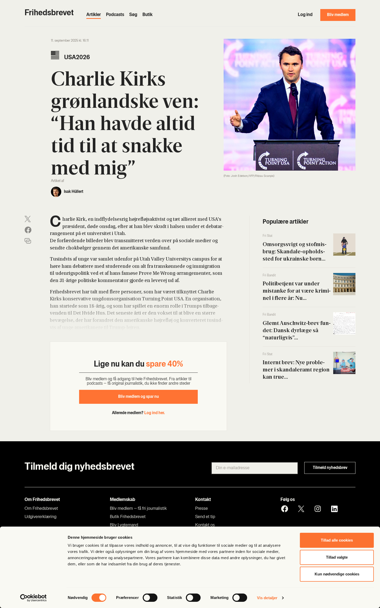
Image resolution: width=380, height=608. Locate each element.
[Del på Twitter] (28, 219)
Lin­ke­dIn (334, 509)
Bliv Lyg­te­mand (124, 525)
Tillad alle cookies (337, 540)
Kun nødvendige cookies (337, 574)
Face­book (284, 509)
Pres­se (201, 508)
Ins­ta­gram (318, 509)
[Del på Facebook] (28, 229)
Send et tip (205, 517)
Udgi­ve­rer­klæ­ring (40, 517)
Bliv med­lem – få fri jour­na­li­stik (138, 508)
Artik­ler (93, 15)
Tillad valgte (337, 557)
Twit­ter (301, 509)
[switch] (150, 598)
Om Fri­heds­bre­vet (41, 508)
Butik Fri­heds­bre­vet (128, 517)
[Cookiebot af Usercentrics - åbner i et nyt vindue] (33, 598)
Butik (147, 15)
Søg (133, 15)
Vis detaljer (267, 598)
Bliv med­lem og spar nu (138, 397)
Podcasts (115, 15)
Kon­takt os (205, 525)
